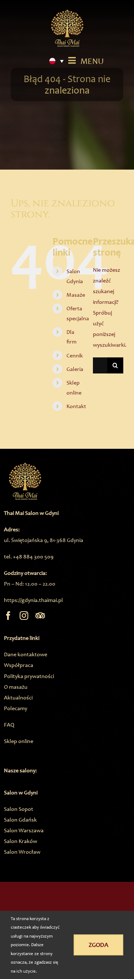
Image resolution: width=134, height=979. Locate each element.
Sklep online (18, 741)
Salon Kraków (20, 841)
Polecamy (15, 708)
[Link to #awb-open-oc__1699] (71, 60)
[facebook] (8, 615)
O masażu (16, 686)
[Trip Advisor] (40, 615)
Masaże (75, 294)
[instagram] (24, 615)
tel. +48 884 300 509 (29, 556)
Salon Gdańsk (20, 819)
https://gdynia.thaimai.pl (33, 600)
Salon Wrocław (22, 851)
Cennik (74, 355)
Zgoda (98, 945)
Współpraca (18, 665)
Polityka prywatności (29, 676)
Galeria (74, 369)
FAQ (9, 724)
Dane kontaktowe (25, 654)
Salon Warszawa (24, 830)
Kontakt (76, 406)
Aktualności (18, 697)
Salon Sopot (18, 808)
